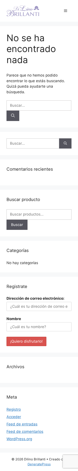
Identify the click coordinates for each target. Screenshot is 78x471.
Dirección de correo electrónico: (35, 298)
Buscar (17, 224)
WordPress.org (19, 439)
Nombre (13, 319)
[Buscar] (12, 116)
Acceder (13, 417)
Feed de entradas (21, 424)
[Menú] (66, 10)
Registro (13, 409)
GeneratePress (39, 464)
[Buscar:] (38, 105)
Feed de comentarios (24, 431)
